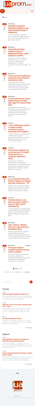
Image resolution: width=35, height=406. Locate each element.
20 (16, 272)
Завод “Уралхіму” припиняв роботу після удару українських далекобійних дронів (18, 227)
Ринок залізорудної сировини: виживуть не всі (15, 294)
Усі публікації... (29, 364)
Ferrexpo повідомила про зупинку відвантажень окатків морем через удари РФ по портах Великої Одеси (19, 102)
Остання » (27, 272)
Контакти (17, 396)
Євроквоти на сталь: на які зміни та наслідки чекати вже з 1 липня (17, 305)
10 (13, 272)
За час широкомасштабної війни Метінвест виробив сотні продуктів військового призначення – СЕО (19, 181)
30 (19, 272)
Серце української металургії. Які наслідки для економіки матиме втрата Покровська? (15, 340)
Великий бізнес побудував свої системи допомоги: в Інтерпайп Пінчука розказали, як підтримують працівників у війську (18, 154)
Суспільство (11, 123)
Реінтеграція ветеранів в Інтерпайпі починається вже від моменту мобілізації (18, 250)
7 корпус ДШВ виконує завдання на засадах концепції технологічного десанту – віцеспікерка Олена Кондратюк (19, 128)
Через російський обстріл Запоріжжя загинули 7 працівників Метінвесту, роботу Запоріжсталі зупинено (18, 52)
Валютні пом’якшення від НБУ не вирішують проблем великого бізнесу (17, 354)
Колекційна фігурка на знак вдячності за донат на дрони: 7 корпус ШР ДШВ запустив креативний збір (18, 203)
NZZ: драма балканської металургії (12, 319)
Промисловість (11, 24)
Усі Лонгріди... (29, 327)
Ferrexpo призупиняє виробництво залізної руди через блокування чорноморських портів (19, 78)
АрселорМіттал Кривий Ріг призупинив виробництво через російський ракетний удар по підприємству (18, 29)
